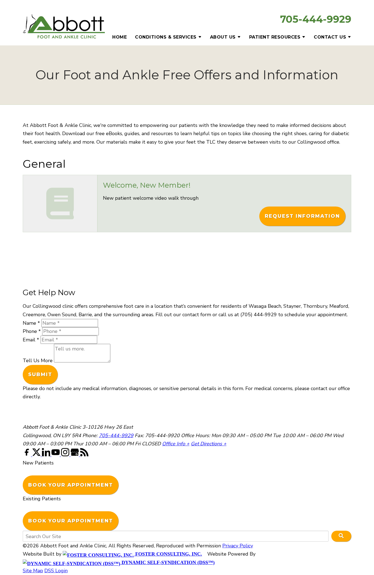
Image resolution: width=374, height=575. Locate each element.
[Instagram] (66, 454)
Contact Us (330, 37)
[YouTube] (56, 454)
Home (119, 37)
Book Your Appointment (70, 485)
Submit (40, 374)
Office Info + (175, 443)
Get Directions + (208, 443)
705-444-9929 (315, 19)
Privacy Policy (237, 545)
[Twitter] (37, 454)
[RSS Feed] (84, 454)
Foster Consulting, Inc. (168, 554)
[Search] (341, 536)
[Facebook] (27, 454)
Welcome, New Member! (147, 185)
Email (31, 339)
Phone (32, 331)
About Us (223, 37)
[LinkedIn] (46, 454)
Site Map (33, 570)
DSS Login (56, 570)
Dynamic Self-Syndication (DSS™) (167, 562)
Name (31, 323)
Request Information (302, 216)
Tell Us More (38, 361)
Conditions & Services (166, 37)
